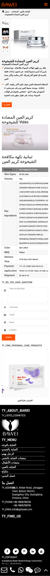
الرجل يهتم (8, 454)
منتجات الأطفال (10, 462)
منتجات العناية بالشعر (14, 458)
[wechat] (29, 570)
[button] (5, 20)
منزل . (7, 11)
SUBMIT (9, 337)
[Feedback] (37, 570)
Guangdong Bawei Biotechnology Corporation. (22, 560)
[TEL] (12, 570)
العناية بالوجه (9, 445)
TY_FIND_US (11, 516)
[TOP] (46, 570)
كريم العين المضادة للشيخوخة (17, 14)
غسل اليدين (8, 476)
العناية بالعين (25, 11)
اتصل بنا (7, 104)
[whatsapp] (21, 570)
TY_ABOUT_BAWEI (16, 410)
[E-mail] (4, 570)
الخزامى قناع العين (25, 400)
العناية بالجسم (10, 449)
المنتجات (14, 11)
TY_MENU (9, 440)
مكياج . (5, 471)
